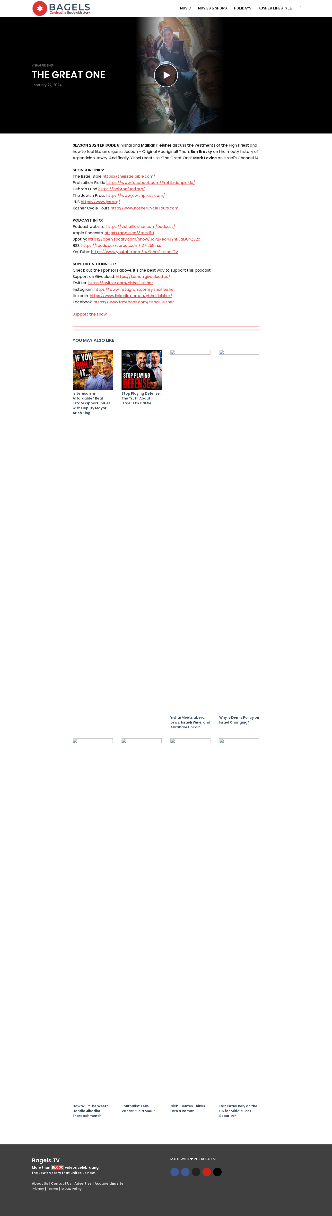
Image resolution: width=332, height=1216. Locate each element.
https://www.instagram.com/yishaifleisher (134, 289)
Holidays (242, 8)
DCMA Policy (71, 1188)
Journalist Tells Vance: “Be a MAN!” (138, 1108)
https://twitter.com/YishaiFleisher (120, 283)
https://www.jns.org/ (100, 202)
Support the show (90, 314)
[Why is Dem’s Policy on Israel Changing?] (239, 532)
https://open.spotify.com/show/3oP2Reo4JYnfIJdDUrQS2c (144, 239)
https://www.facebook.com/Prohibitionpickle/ (150, 182)
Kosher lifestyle (275, 8)
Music (185, 8)
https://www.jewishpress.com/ (135, 195)
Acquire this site (109, 1183)
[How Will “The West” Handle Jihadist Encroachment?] (93, 920)
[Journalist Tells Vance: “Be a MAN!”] (142, 920)
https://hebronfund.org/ (121, 189)
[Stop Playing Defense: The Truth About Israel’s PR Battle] (142, 370)
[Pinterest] (206, 1172)
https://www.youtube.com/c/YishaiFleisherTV (134, 252)
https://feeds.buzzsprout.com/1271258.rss (121, 245)
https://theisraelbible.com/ (129, 176)
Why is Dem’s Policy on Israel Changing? (239, 720)
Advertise (83, 1183)
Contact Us (61, 1183)
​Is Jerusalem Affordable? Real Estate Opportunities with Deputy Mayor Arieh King (92, 403)
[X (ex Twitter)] (196, 1172)
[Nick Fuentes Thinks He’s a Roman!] (190, 920)
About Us (40, 1183)
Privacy (38, 1188)
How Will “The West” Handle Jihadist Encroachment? (90, 1111)
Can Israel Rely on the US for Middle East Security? (238, 1111)
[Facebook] (174, 1172)
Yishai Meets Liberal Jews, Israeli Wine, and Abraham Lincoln (190, 722)
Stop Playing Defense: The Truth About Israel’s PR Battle (141, 398)
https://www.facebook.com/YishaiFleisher (134, 302)
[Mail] (217, 1172)
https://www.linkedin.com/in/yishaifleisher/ (131, 296)
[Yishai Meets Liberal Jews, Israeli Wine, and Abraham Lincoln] (190, 532)
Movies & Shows (212, 8)
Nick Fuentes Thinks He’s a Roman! (187, 1108)
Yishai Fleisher (43, 65)
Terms (52, 1188)
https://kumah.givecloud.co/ (143, 276)
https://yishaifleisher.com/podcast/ (140, 226)
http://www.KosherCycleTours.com (144, 208)
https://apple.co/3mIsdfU (129, 233)
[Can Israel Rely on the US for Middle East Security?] (239, 920)
